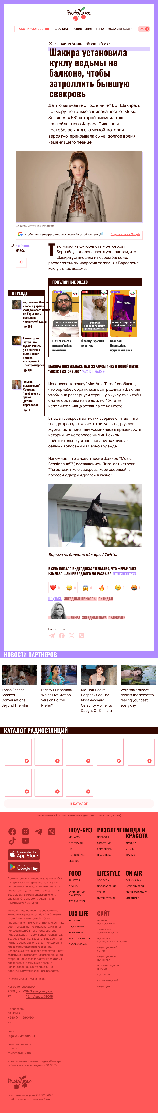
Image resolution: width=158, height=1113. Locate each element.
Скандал (105, 599)
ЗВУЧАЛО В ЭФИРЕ (136, 892)
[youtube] (25, 840)
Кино (100, 29)
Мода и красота (120, 29)
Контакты (103, 974)
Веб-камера (76, 932)
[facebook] (61, 635)
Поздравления (106, 886)
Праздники (104, 855)
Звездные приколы (80, 599)
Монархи (75, 837)
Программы (76, 926)
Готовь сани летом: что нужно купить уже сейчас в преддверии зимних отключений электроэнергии (33, 351)
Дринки (74, 886)
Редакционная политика (107, 958)
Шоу (71, 849)
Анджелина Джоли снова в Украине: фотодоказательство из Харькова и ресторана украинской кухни (36, 312)
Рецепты (74, 880)
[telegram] (51, 635)
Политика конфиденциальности (109, 940)
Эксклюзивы (77, 855)
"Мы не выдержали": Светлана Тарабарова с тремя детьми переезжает (32, 393)
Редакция (103, 986)
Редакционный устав (107, 949)
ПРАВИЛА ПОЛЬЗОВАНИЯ (106, 922)
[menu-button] (10, 29)
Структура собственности (107, 931)
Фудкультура (77, 901)
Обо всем (103, 880)
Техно (101, 892)
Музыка (74, 861)
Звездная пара (94, 617)
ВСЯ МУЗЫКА (133, 880)
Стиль (130, 848)
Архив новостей (107, 980)
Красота (131, 842)
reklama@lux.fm (19, 1053)
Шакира (74, 617)
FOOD (75, 873)
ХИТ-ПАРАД (132, 898)
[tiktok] (12, 840)
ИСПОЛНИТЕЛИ (135, 886)
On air (134, 873)
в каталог (79, 804)
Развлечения (82, 29)
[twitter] (71, 635)
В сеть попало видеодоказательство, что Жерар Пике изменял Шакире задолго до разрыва (92, 571)
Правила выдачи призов (108, 967)
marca (20, 250)
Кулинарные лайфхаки (77, 894)
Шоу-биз (61, 29)
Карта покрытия (79, 938)
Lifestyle (108, 873)
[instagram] (25, 831)
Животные (104, 843)
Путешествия (106, 898)
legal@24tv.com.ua (21, 1036)
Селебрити (116, 617)
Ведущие (74, 920)
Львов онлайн (78, 944)
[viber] (81, 635)
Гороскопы (104, 849)
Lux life (78, 913)
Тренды (130, 854)
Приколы (103, 837)
